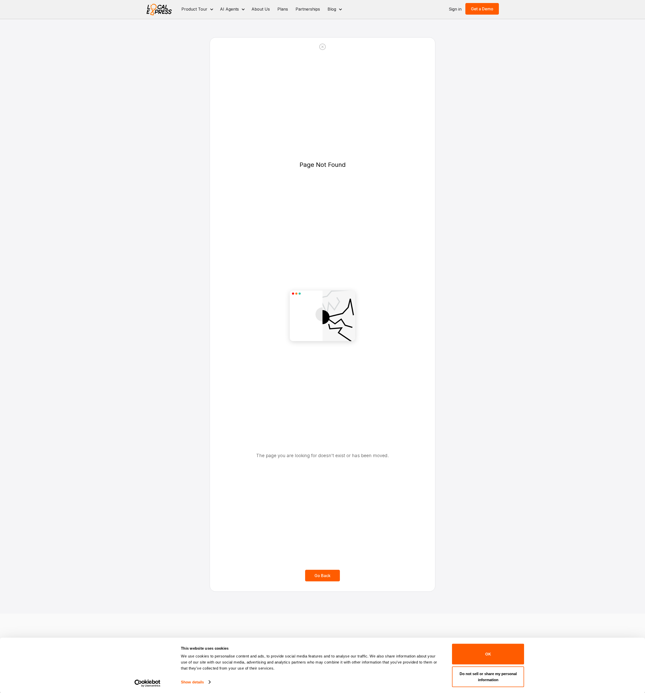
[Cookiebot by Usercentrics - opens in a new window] (147, 683)
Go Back (322, 575)
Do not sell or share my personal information (488, 676)
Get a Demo (482, 8)
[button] (197, 9)
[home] (159, 9)
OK (488, 654)
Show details (192, 682)
